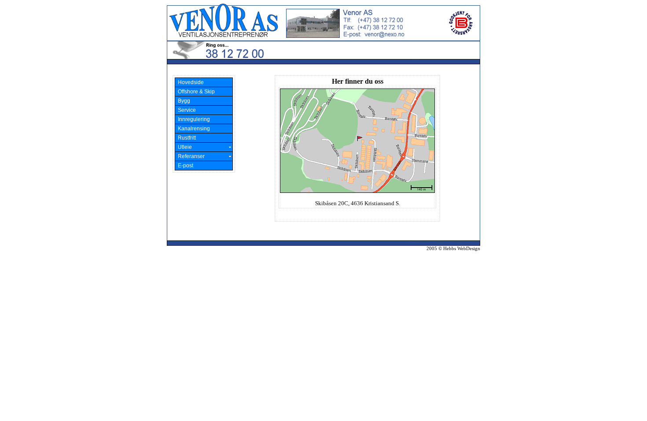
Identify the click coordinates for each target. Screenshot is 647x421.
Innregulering (193, 119)
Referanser (190, 156)
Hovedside (190, 82)
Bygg (183, 101)
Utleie (184, 147)
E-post (184, 165)
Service (186, 110)
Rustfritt (186, 138)
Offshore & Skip (195, 92)
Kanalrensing (193, 129)
